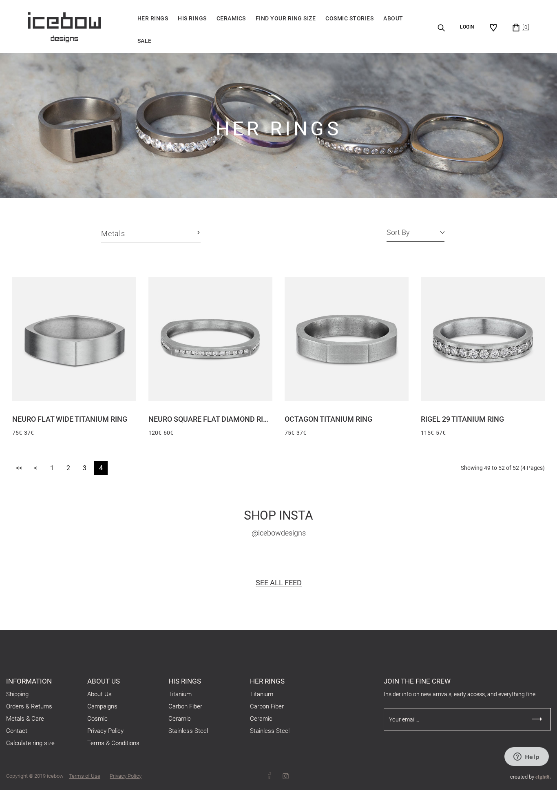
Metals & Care (25, 718)
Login (467, 27)
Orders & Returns (29, 706)
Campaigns (102, 706)
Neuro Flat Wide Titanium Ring (69, 419)
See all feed (279, 582)
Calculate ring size (30, 743)
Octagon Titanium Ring (328, 419)
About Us (99, 694)
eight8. (543, 776)
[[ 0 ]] (516, 27)
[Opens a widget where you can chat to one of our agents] (526, 757)
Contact (16, 731)
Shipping (17, 694)
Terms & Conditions (113, 743)
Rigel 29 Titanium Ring (462, 419)
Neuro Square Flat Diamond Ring (210, 419)
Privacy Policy (105, 731)
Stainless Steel (188, 731)
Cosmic (97, 718)
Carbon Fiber (185, 706)
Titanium (180, 694)
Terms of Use (84, 776)
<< (19, 468)
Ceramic (179, 718)
